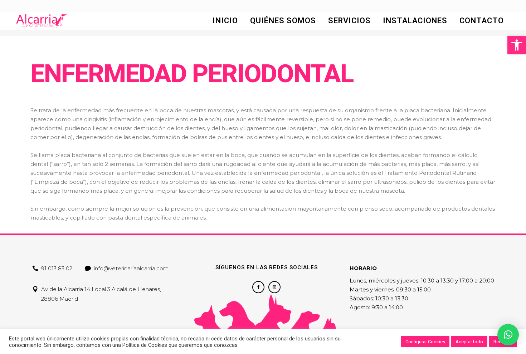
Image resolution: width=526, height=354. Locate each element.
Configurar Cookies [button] (425, 341)
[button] (516, 45)
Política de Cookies (144, 345)
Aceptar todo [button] (469, 341)
